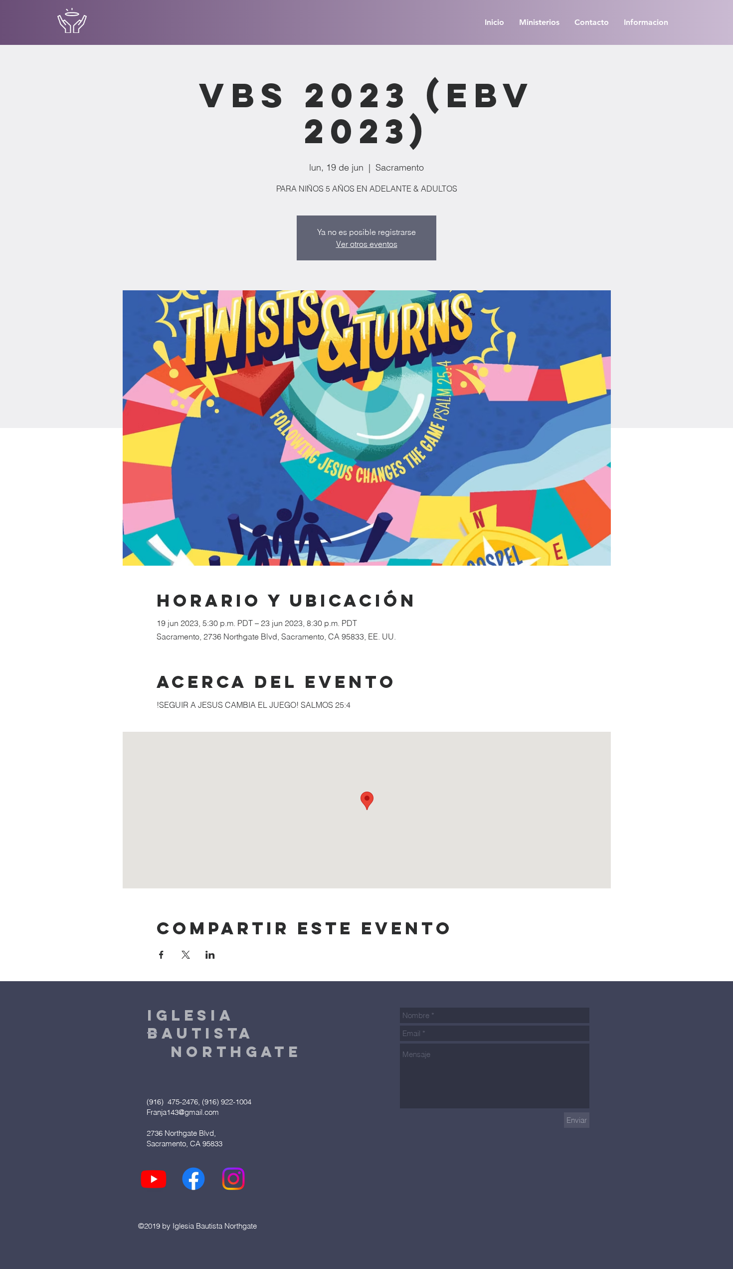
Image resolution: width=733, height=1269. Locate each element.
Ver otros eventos (366, 244)
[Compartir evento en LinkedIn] (210, 955)
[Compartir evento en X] (185, 955)
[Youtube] (154, 1179)
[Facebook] (193, 1179)
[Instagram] (233, 1179)
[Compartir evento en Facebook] (161, 955)
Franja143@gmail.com (183, 1112)
